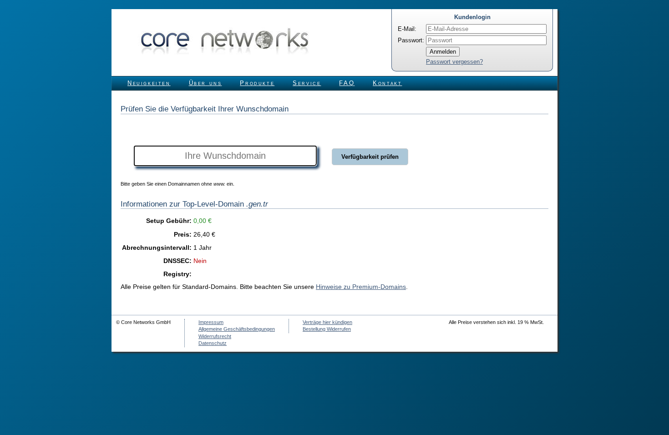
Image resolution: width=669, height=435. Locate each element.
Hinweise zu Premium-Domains (361, 286)
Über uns (205, 83)
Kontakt (387, 83)
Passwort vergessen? (454, 61)
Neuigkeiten (149, 83)
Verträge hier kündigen (327, 322)
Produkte (257, 83)
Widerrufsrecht (214, 336)
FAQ (347, 83)
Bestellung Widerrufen (327, 329)
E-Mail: (407, 28)
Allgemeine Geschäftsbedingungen (236, 329)
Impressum (210, 322)
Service (307, 83)
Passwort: (411, 40)
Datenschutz (212, 343)
